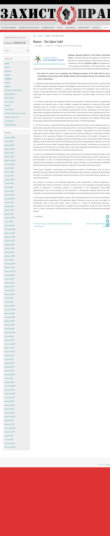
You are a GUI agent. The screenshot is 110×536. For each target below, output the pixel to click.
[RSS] (107, 225)
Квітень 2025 (9, 157)
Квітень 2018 (9, 329)
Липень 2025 (9, 153)
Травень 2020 (9, 248)
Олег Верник (9, 109)
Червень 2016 (9, 405)
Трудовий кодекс (76, 46)
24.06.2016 (49, 46)
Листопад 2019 (10, 264)
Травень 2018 (9, 325)
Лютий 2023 (9, 187)
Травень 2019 (9, 287)
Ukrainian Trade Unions (13, 90)
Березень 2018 (10, 332)
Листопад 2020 (10, 229)
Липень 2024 (9, 168)
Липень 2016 (9, 401)
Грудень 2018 (9, 306)
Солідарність (9, 121)
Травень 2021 (9, 210)
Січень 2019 (9, 302)
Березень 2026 (10, 138)
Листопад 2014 (10, 447)
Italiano (7, 87)
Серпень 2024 (10, 164)
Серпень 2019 (10, 275)
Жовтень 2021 (10, 195)
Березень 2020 (10, 256)
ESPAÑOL (8, 79)
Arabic (7, 64)
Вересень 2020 (10, 237)
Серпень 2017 (10, 355)
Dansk (7, 67)
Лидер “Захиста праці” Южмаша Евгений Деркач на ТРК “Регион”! (53, 225)
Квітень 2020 (9, 252)
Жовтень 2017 (10, 348)
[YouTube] (107, 217)
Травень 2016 (9, 409)
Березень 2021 (10, 218)
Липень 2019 (9, 279)
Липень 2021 (9, 202)
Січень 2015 (9, 440)
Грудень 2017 (9, 340)
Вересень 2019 (10, 271)
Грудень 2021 (9, 191)
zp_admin (39, 46)
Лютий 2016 (9, 420)
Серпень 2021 (10, 199)
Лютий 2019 (9, 298)
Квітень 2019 (9, 290)
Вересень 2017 (10, 352)
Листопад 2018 (10, 310)
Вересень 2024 (10, 160)
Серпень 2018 (10, 317)
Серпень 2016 (10, 398)
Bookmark (39, 216)
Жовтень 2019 (10, 268)
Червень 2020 (9, 245)
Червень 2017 (9, 363)
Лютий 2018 (9, 336)
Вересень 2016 (10, 394)
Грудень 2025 (9, 145)
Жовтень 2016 (10, 390)
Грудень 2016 (9, 382)
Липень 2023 (9, 183)
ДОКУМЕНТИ (10, 94)
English (40, 36)
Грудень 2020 (9, 225)
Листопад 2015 (10, 428)
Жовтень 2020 (10, 233)
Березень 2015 (10, 432)
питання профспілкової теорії (15, 113)
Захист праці (66, 46)
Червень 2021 (9, 206)
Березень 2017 (10, 375)
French (7, 83)
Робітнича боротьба (12, 117)
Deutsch (8, 71)
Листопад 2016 (10, 386)
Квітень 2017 (9, 371)
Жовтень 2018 (10, 313)
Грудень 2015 (9, 424)
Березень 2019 (10, 294)
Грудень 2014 (9, 443)
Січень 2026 (9, 141)
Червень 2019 (9, 283)
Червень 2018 (9, 321)
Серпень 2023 (10, 180)
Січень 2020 (9, 260)
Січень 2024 (9, 176)
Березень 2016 (10, 417)
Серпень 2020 (10, 241)
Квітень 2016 (9, 413)
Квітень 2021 (9, 214)
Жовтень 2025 (10, 149)
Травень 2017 (9, 367)
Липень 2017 (9, 359)
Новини (7, 106)
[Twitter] (107, 221)
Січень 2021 (9, 222)
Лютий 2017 (9, 378)
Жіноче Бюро (9, 98)
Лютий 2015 (9, 436)
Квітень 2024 (9, 172)
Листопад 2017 (10, 344)
